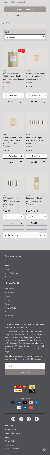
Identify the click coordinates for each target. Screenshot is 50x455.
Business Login (10, 429)
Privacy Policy (10, 441)
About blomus (10, 288)
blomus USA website (25, 9)
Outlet (7, 296)
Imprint (7, 437)
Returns (7, 265)
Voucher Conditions (12, 448)
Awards (8, 311)
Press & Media (10, 308)
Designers (8, 304)
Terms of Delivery (11, 445)
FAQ (6, 261)
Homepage (9, 425)
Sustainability (10, 315)
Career (7, 300)
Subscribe (25, 372)
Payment (8, 269)
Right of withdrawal (12, 273)
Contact (8, 277)
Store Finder (9, 292)
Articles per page (11, 235)
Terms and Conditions (13, 433)
